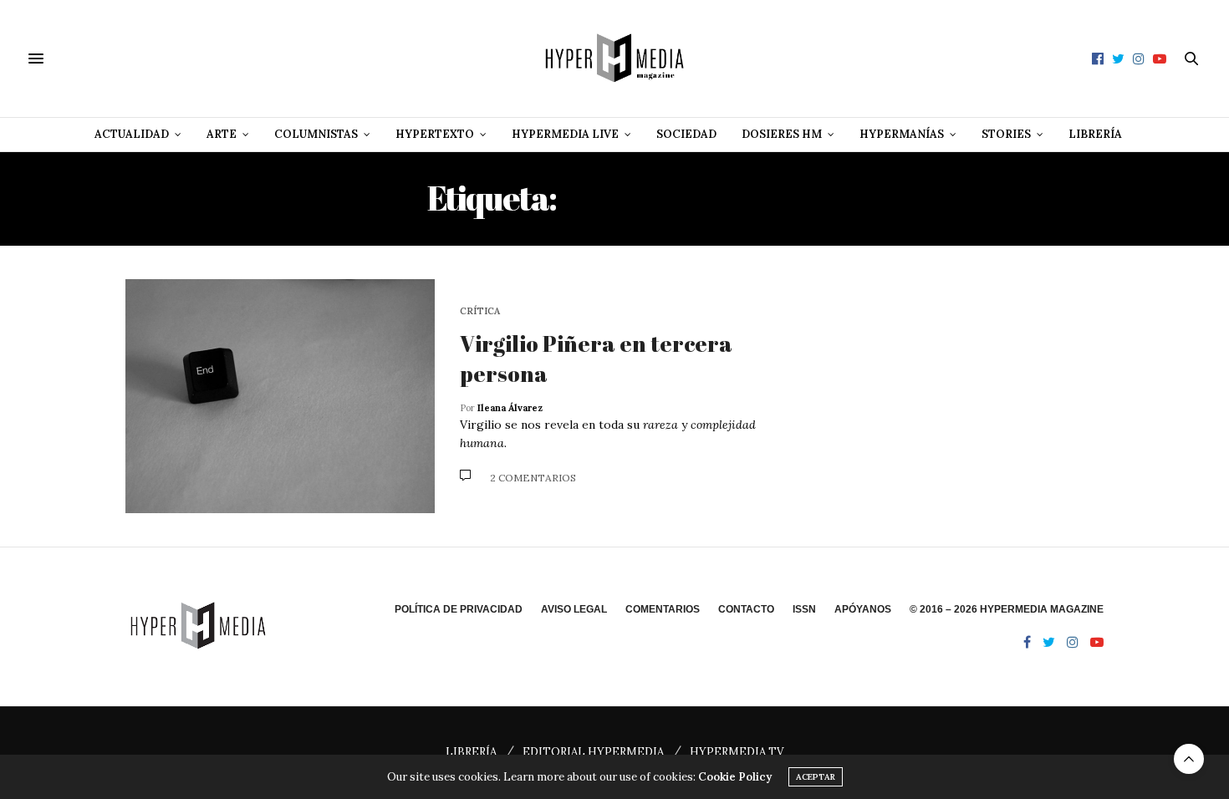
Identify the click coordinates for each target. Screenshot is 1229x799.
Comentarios (662, 609)
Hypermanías (901, 134)
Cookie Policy (735, 777)
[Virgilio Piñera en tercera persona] (280, 396)
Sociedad (686, 134)
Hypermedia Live (565, 134)
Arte (222, 134)
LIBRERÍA (471, 752)
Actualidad (131, 134)
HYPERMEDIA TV (736, 752)
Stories (1006, 134)
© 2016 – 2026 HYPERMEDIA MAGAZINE (1007, 609)
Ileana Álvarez (510, 408)
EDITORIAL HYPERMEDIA (593, 752)
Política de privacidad (459, 609)
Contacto (746, 609)
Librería (1095, 134)
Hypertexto (434, 134)
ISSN (804, 609)
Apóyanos (862, 609)
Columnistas (316, 134)
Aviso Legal (574, 609)
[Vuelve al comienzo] (1189, 759)
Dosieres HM (782, 134)
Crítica (480, 311)
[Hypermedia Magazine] (614, 58)
